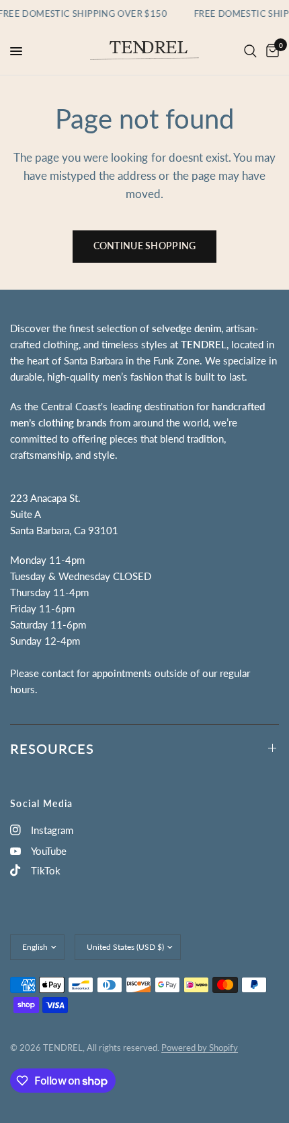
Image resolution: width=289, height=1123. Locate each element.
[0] (270, 51)
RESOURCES (52, 748)
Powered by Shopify (199, 1047)
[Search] (250, 51)
